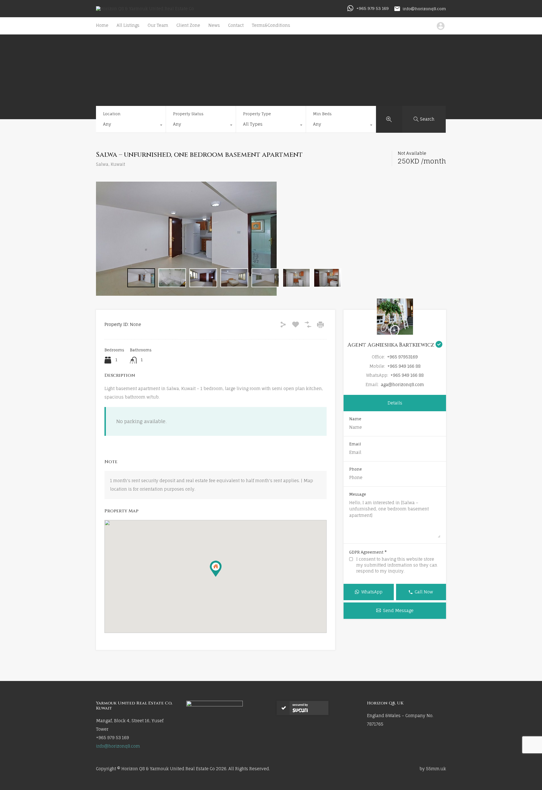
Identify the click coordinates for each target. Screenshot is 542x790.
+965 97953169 (402, 357)
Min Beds (322, 113)
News (214, 25)
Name (355, 419)
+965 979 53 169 (372, 8)
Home (102, 25)
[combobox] (131, 125)
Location (112, 113)
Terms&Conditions (271, 25)
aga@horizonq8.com (402, 384)
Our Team (158, 25)
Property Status (188, 113)
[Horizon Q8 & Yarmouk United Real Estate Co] (145, 8)
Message (357, 494)
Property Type (257, 113)
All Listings (128, 25)
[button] (216, 569)
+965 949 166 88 (404, 366)
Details (395, 403)
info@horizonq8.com (424, 8)
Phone (355, 469)
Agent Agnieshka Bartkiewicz (392, 345)
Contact (236, 25)
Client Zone (188, 25)
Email (355, 444)
